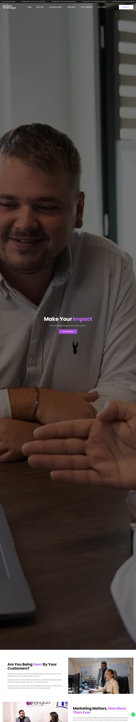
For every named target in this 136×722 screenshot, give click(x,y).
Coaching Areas (55, 7)
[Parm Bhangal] (9, 7)
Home (29, 7)
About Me (39, 7)
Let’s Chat (102, 7)
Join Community (87, 7)
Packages (71, 7)
